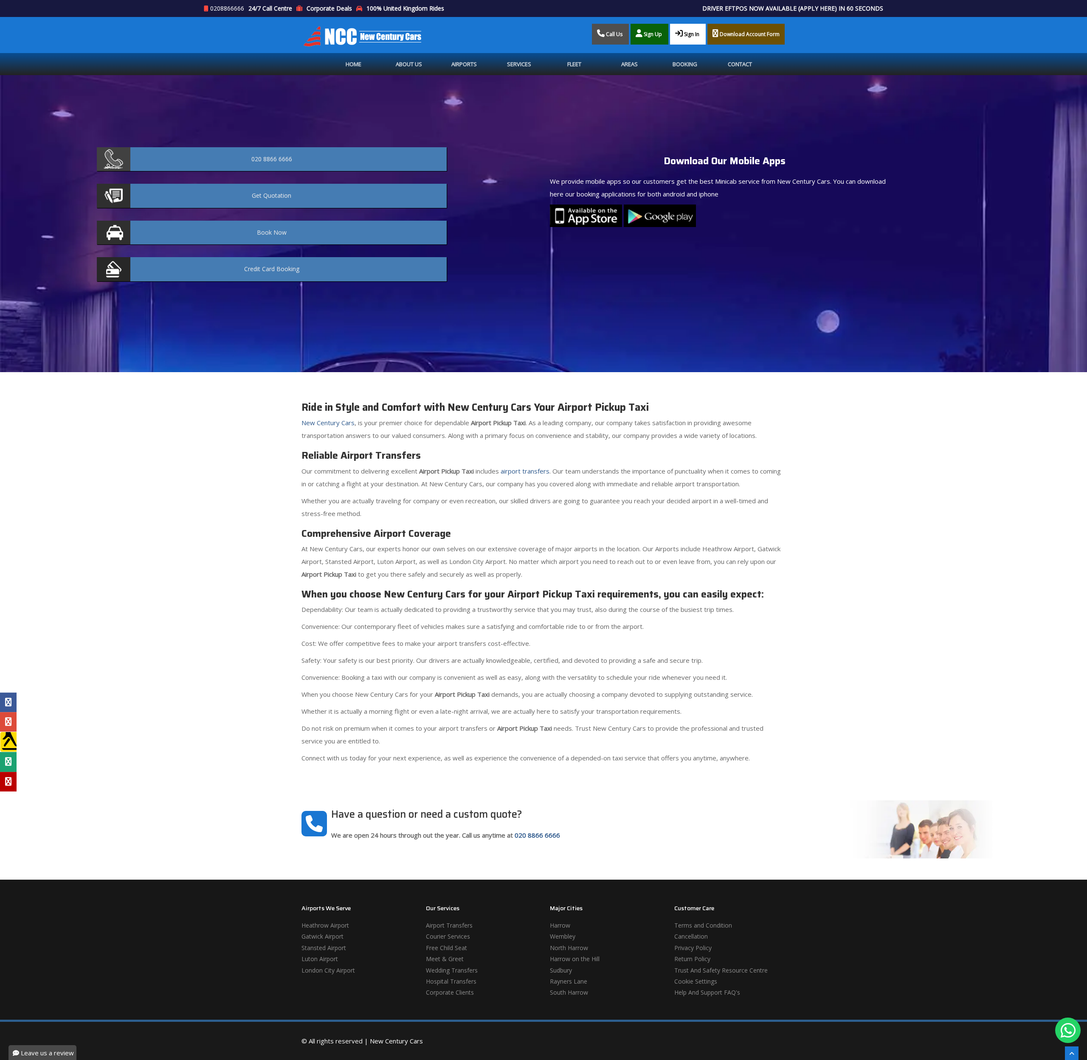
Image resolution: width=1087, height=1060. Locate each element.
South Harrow (569, 992)
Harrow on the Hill (575, 959)
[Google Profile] (8, 722)
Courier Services (448, 936)
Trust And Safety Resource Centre (721, 970)
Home (353, 64)
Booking (685, 64)
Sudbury (561, 970)
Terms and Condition (703, 925)
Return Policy (692, 959)
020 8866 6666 (537, 835)
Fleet (574, 64)
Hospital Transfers (451, 981)
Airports (464, 64)
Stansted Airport (323, 948)
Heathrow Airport (325, 925)
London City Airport (328, 970)
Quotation (271, 195)
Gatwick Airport (322, 936)
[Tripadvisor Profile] (8, 762)
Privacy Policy (693, 948)
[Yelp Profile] (8, 781)
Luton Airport (319, 959)
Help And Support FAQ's (707, 992)
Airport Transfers (449, 925)
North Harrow (569, 948)
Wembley (562, 936)
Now (272, 232)
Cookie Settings (695, 981)
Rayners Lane (568, 981)
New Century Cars (328, 422)
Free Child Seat (446, 948)
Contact (740, 64)
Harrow (560, 925)
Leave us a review (46, 1053)
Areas (629, 64)
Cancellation (691, 936)
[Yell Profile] (8, 742)
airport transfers (524, 471)
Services (519, 64)
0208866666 (227, 8)
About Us (409, 64)
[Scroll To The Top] (1072, 1053)
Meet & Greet (445, 959)
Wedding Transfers (452, 970)
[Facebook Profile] (8, 702)
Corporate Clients (450, 992)
